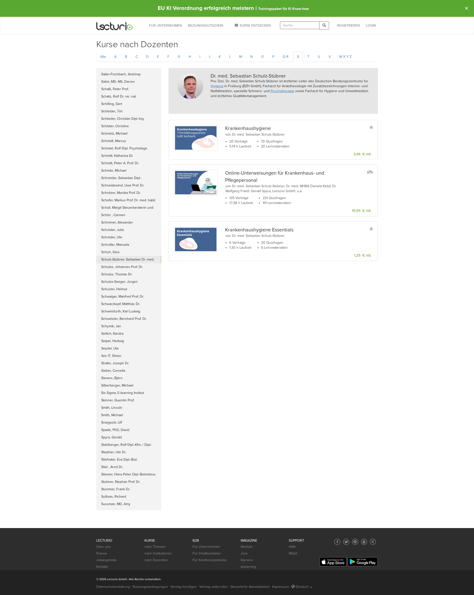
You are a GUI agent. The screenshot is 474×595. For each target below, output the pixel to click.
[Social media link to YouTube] (364, 542)
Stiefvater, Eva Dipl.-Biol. (119, 459)
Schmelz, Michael (114, 133)
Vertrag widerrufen (213, 587)
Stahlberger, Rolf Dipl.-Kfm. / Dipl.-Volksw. (126, 446)
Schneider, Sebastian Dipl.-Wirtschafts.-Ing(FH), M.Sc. (121, 179)
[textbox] (299, 25)
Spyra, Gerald (111, 437)
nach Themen (154, 547)
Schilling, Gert (111, 104)
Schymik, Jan (111, 326)
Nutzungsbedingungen (150, 587)
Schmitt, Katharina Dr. (117, 156)
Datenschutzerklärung (113, 587)
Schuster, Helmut (114, 289)
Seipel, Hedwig (112, 341)
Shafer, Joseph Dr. (115, 363)
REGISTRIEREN (348, 25)
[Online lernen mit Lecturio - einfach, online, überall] (114, 26)
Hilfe (292, 547)
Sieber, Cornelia (113, 371)
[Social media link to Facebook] (337, 542)
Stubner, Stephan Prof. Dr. (120, 482)
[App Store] (333, 561)
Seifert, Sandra (112, 333)
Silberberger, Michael (117, 385)
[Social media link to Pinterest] (355, 542)
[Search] (324, 25)
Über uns (103, 547)
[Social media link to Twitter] (346, 542)
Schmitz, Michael (113, 170)
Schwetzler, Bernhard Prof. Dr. (124, 319)
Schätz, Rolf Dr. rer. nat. (119, 96)
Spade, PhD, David (115, 430)
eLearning (248, 567)
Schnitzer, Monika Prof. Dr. (121, 193)
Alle (103, 57)
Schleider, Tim (111, 111)
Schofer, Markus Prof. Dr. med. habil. (128, 200)
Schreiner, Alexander (117, 222)
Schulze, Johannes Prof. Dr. (122, 267)
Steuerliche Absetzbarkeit (250, 587)
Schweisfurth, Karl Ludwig (120, 311)
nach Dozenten (156, 560)
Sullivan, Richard (113, 496)
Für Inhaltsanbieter (207, 553)
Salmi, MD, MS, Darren (118, 82)
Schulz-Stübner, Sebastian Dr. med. (127, 259)
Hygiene (217, 86)
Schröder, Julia (112, 230)
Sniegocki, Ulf (111, 422)
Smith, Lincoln (111, 408)
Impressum (280, 587)
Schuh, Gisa (110, 252)
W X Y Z (345, 57)
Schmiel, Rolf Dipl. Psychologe (124, 148)
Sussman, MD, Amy (115, 504)
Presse (101, 553)
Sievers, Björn (111, 378)
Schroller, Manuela (115, 245)
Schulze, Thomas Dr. (116, 274)
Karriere (247, 560)
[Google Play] (363, 561)
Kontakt (102, 567)
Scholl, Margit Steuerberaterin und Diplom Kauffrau (127, 208)
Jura (244, 553)
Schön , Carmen (113, 215)
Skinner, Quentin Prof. (117, 400)
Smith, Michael (112, 415)
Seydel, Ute (110, 348)
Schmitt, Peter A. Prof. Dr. (120, 163)
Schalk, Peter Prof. (115, 89)
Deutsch (302, 587)
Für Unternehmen (206, 547)
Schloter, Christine (115, 126)
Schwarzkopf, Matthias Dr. (120, 304)
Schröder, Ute (111, 237)
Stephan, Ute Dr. (113, 452)
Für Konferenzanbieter (210, 560)
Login (371, 25)
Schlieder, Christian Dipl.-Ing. (122, 119)
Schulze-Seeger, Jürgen (119, 282)
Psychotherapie (282, 91)
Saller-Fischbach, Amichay (121, 74)
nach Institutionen (158, 553)
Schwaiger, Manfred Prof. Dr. (122, 296)
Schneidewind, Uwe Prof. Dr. (122, 185)
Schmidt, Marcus (113, 141)
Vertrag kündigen (183, 587)
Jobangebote (106, 560)
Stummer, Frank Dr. (115, 489)
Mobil (293, 553)
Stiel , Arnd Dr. (112, 467)
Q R (286, 57)
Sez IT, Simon (111, 356)
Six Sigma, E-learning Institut (122, 393)
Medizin (247, 547)
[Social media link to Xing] (373, 542)
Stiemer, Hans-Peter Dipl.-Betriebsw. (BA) (128, 475)
